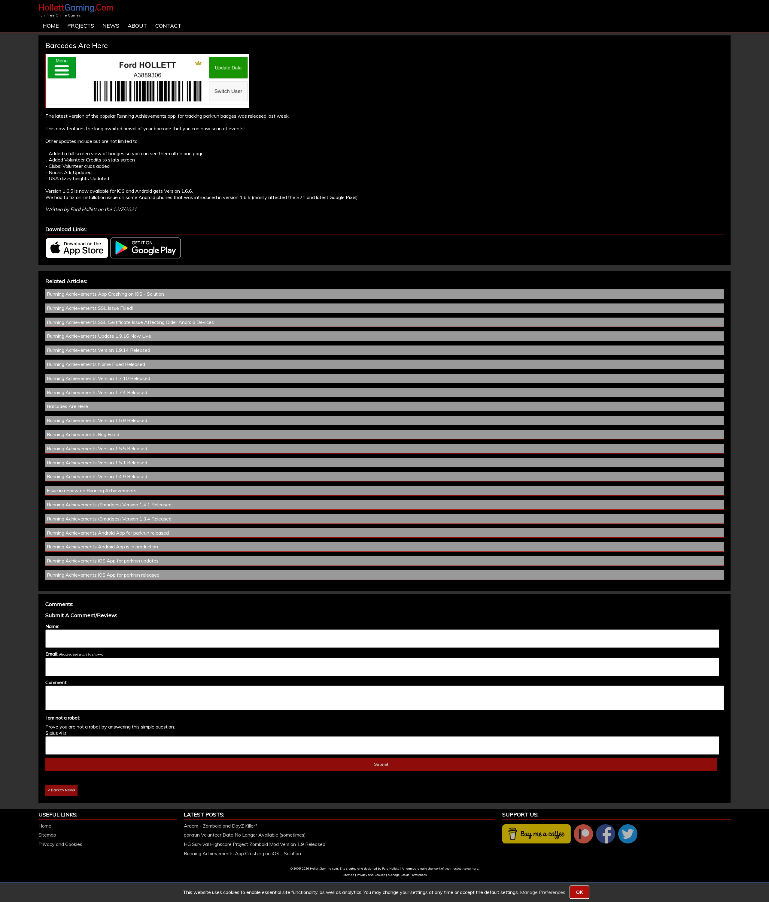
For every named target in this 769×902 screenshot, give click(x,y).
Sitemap (47, 835)
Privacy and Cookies (60, 844)
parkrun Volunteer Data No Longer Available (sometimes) (245, 835)
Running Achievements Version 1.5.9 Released (97, 420)
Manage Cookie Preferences (407, 875)
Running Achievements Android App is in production (102, 547)
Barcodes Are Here (67, 406)
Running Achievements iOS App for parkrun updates (103, 561)
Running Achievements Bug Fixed (83, 434)
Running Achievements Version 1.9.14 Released (98, 350)
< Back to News (61, 790)
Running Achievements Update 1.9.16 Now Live (99, 336)
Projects (80, 25)
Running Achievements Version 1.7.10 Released (98, 378)
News (110, 25)
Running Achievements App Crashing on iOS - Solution (105, 294)
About (137, 25)
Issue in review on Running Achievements (91, 490)
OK (579, 892)
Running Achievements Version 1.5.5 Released (97, 448)
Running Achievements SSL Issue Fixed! (90, 308)
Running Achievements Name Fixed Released (96, 364)
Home (51, 25)
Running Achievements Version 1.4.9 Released (97, 476)
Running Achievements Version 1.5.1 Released (97, 463)
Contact (168, 25)
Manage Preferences (542, 892)
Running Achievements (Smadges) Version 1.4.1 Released (109, 505)
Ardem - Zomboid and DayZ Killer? (220, 826)
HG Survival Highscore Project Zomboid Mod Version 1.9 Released (254, 844)
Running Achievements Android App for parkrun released (108, 533)
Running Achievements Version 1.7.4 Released (97, 392)
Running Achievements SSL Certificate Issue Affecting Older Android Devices (130, 322)
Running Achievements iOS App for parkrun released (103, 575)
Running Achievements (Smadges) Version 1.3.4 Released (109, 519)
